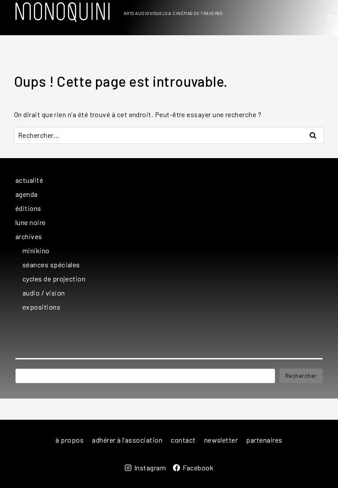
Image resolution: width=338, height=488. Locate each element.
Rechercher (301, 375)
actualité (29, 180)
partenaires (264, 440)
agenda (26, 194)
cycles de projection (53, 278)
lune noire (30, 222)
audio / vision (43, 292)
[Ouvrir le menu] (330, 17)
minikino (36, 250)
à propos (69, 440)
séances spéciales (51, 264)
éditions (28, 208)
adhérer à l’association (127, 440)
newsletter (221, 440)
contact (183, 440)
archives (28, 236)
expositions (41, 307)
